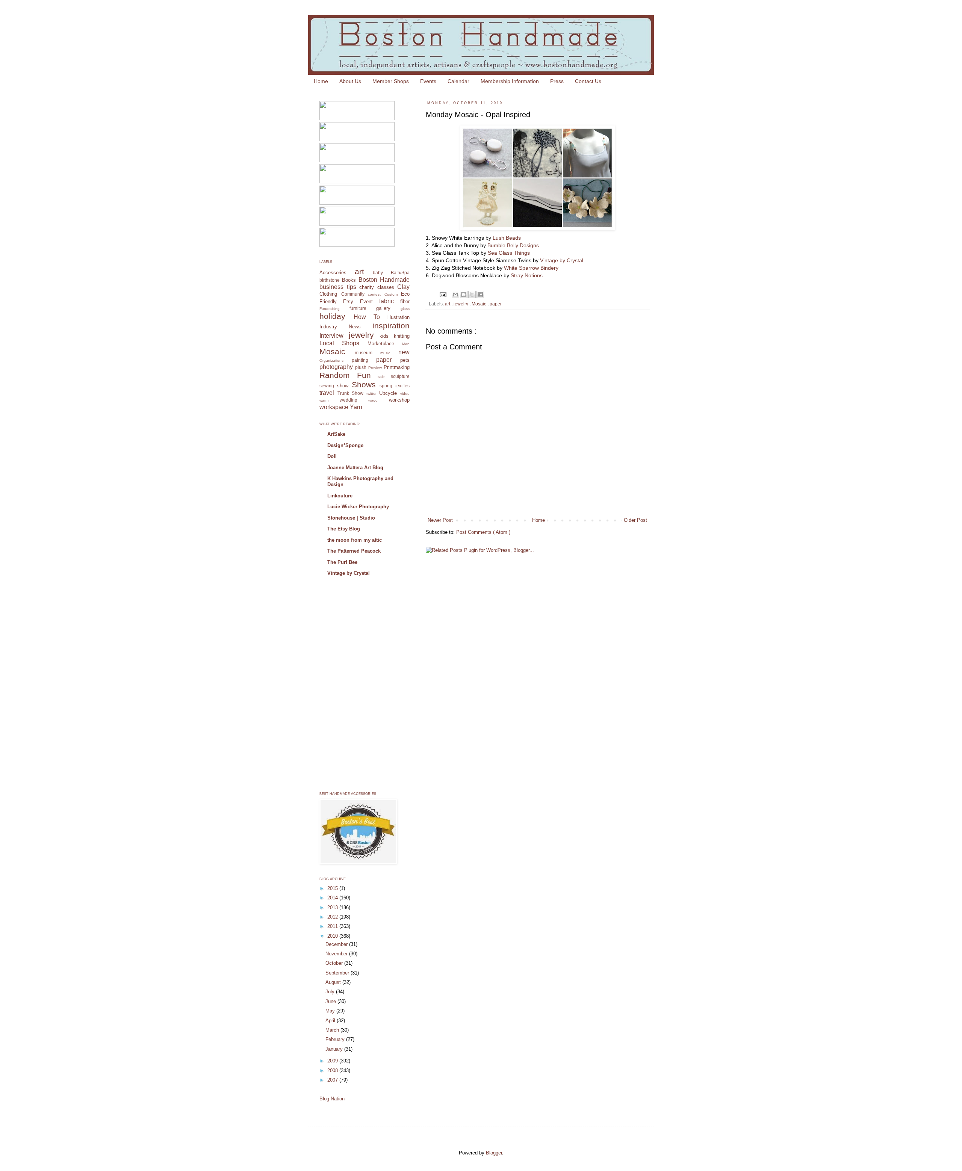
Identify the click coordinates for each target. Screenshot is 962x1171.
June (331, 1001)
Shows (364, 384)
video (405, 393)
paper (496, 303)
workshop (399, 400)
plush (360, 367)
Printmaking (397, 367)
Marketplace (381, 343)
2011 (333, 926)
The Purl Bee (342, 562)
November (337, 953)
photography (336, 367)
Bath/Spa (400, 272)
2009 (333, 1061)
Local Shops (339, 343)
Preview (375, 368)
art (448, 303)
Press (557, 81)
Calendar (458, 81)
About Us (350, 81)
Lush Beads (507, 238)
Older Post (635, 520)
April (331, 1020)
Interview (331, 335)
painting (360, 360)
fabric (386, 301)
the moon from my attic (354, 540)
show (342, 385)
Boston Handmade (384, 280)
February (335, 1039)
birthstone (329, 280)
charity (366, 287)
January (334, 1049)
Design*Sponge (345, 445)
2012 (333, 917)
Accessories (332, 272)
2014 (333, 898)
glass (405, 309)
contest (374, 294)
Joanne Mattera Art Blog (355, 467)
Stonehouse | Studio (351, 518)
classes (385, 287)
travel (326, 393)
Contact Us (588, 81)
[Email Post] (442, 294)
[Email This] (455, 294)
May (330, 1011)
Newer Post (440, 520)
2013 (333, 907)
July (330, 991)
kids (384, 336)
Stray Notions (527, 275)
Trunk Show (350, 393)
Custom (391, 294)
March (332, 1030)
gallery (383, 308)
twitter (371, 393)
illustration (398, 317)
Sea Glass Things (509, 253)
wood (373, 400)
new (404, 352)
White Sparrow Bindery (530, 268)
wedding (348, 399)
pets (405, 360)
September (338, 973)
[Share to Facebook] (480, 294)
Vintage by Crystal (561, 260)
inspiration (391, 325)
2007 (333, 1080)
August (333, 982)
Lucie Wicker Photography (358, 506)
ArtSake (336, 434)
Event (366, 301)
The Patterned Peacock (354, 551)
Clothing (328, 294)
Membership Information (510, 81)
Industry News (340, 326)
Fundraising (329, 309)
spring (386, 385)
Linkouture (339, 496)
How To (367, 317)
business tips (337, 287)
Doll (332, 456)
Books (349, 280)
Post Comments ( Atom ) (483, 532)
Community (353, 294)
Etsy (348, 301)
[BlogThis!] (463, 294)
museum (363, 352)
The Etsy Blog (343, 529)
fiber (405, 301)
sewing (326, 385)
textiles (402, 385)
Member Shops (390, 81)
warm (323, 400)
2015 (333, 888)
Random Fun (345, 375)
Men (406, 344)
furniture (357, 308)
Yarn (356, 407)
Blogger (494, 1153)
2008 (333, 1070)
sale (381, 377)
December (337, 944)
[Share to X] (472, 294)
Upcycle (388, 393)
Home (321, 81)
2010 (333, 936)
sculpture (400, 376)
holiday (332, 316)
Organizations (331, 360)
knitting (402, 336)
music (385, 353)
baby (378, 272)
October (334, 963)
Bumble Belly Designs (513, 245)
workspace (333, 407)
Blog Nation (332, 1098)
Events (428, 81)
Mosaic (479, 303)
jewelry (461, 303)
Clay (403, 287)
